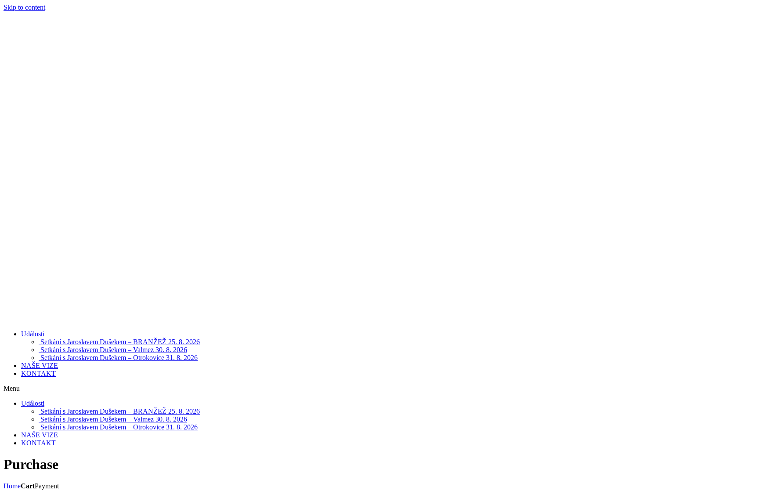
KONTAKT (38, 373)
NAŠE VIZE (39, 365)
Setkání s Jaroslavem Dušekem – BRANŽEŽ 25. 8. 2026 (119, 342)
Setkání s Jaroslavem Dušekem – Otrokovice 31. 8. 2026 (118, 357)
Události (32, 334)
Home (12, 486)
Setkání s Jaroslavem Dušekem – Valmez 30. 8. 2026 (113, 349)
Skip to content (24, 7)
